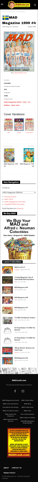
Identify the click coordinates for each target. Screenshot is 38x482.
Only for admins (9, 177)
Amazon (20, 208)
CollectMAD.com (20, 73)
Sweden (16, 352)
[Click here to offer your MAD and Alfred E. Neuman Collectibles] (19, 259)
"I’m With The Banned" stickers (24, 318)
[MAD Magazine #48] (7, 300)
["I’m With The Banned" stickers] (7, 320)
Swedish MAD (11, 12)
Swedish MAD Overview (14, 204)
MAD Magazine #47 (21, 307)
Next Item (8, 199)
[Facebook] (15, 391)
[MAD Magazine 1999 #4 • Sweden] (19, 51)
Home (4, 12)
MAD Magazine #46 (21, 358)
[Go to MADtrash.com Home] (19, 5)
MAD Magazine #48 (21, 297)
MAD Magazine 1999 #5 (27, 165)
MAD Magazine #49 (21, 287)
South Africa (29, 132)
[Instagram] (23, 391)
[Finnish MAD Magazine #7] (19, 130)
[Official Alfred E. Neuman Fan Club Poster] (7, 350)
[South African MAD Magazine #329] (29, 130)
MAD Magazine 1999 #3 (11, 165)
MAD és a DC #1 (19, 267)
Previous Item (10, 197)
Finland (19, 132)
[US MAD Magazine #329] (8, 130)
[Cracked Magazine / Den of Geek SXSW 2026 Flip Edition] (7, 280)
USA (8, 132)
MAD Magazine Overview (15, 202)
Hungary (16, 269)
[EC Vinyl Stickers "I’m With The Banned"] (7, 330)
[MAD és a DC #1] (7, 270)
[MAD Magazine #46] (7, 360)
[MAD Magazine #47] (7, 310)
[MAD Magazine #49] (7, 290)
